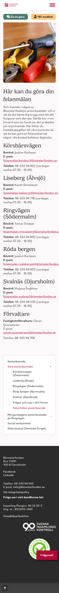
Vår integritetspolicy (16, 492)
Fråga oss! (46, 555)
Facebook (9, 471)
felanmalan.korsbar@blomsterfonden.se (30, 160)
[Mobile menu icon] (52, 5)
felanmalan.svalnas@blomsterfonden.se (29, 296)
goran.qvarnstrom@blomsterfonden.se (29, 332)
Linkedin (8, 475)
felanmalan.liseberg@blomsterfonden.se (30, 193)
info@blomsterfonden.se (29, 487)
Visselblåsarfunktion (16, 516)
